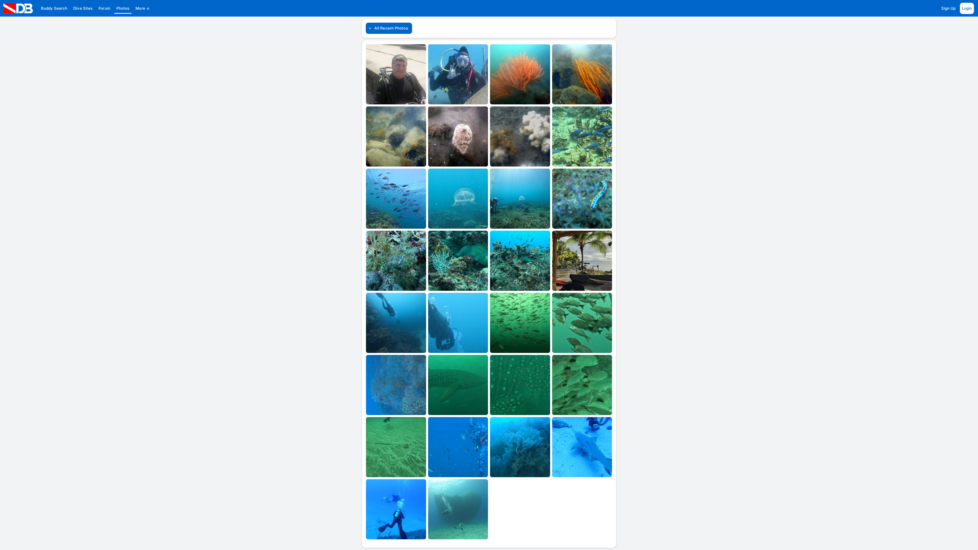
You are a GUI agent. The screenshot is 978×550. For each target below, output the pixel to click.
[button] (54, 8)
